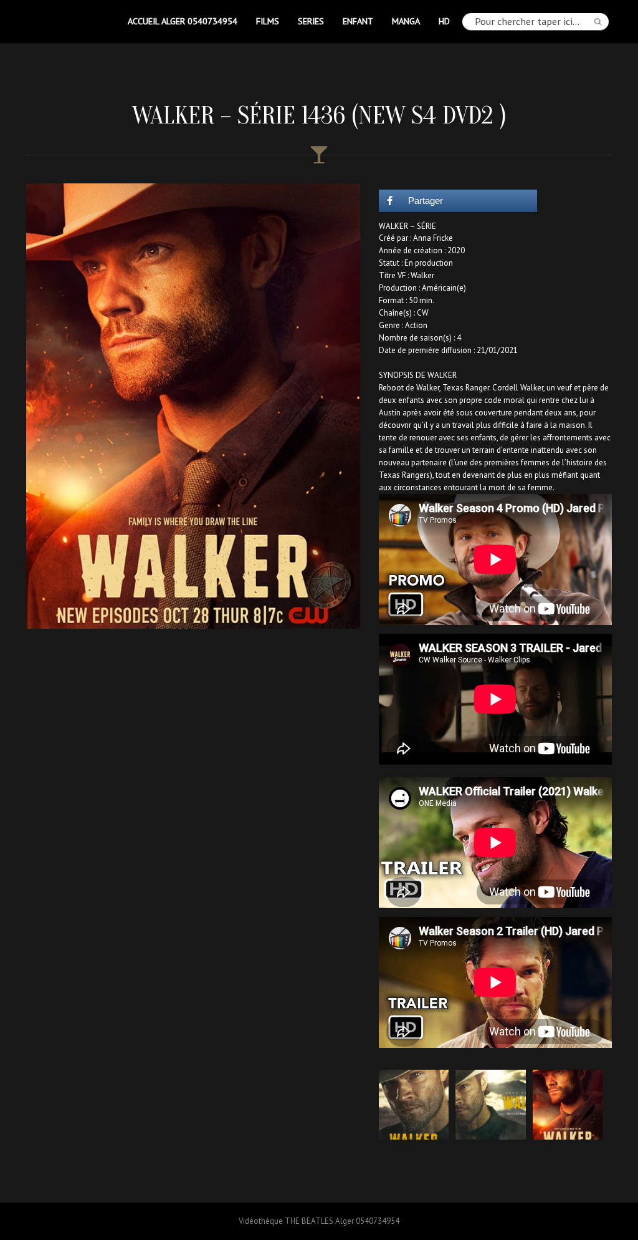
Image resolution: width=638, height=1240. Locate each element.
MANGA (406, 21)
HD (444, 21)
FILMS (267, 21)
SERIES (311, 21)
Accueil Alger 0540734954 (182, 21)
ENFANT (358, 21)
